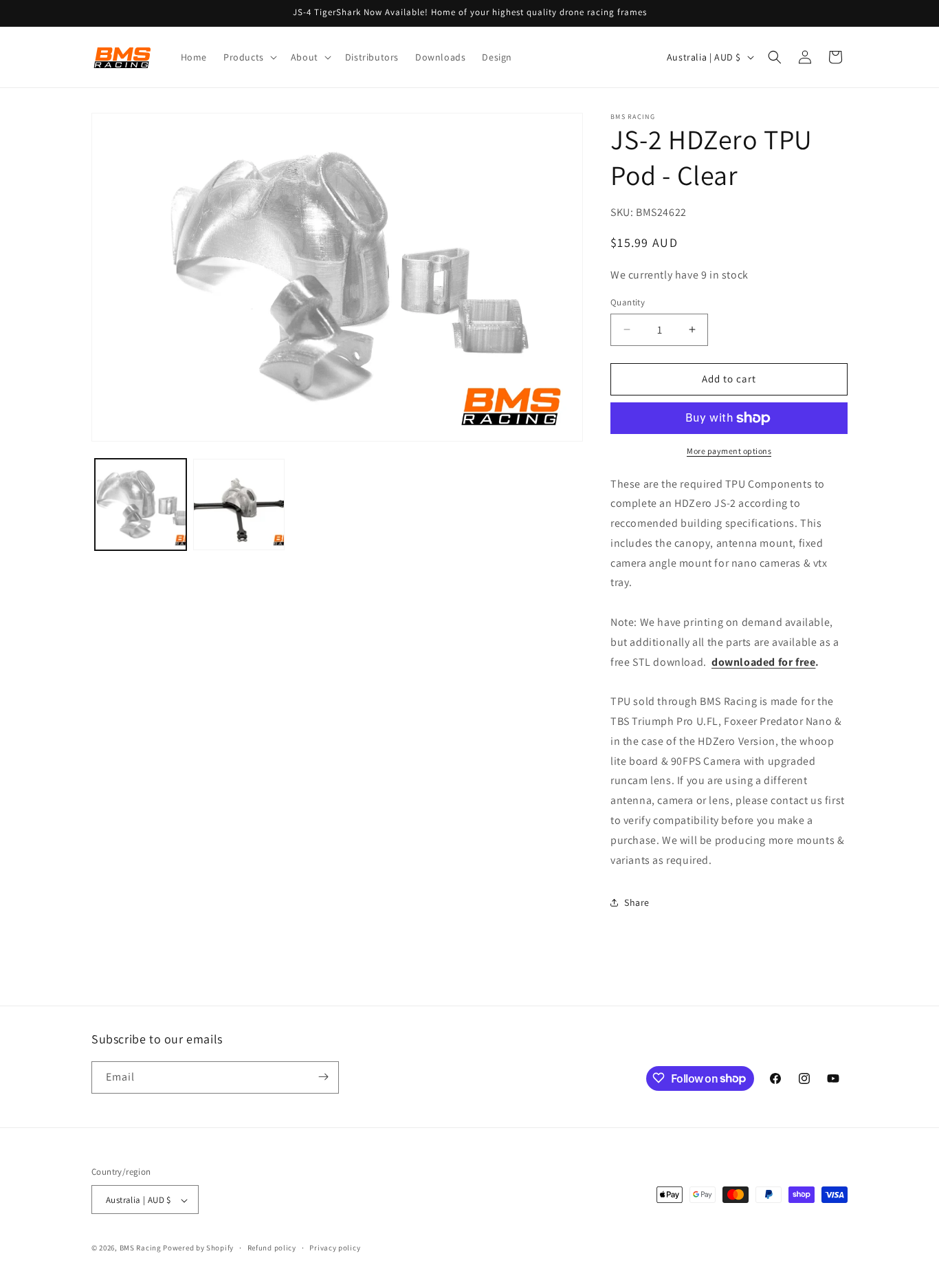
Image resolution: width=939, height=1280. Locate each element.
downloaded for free (763, 662)
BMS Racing (141, 1248)
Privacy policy (334, 1247)
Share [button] (637, 902)
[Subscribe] (323, 1077)
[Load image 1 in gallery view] (140, 504)
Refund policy (271, 1247)
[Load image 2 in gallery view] (239, 504)
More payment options (729, 451)
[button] (249, 57)
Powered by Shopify (198, 1248)
